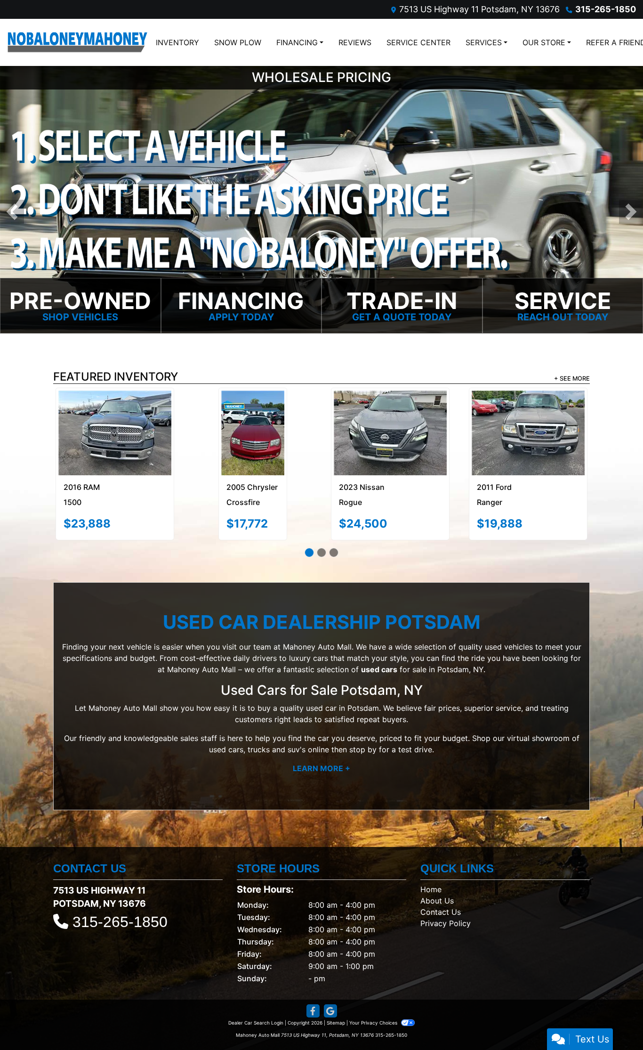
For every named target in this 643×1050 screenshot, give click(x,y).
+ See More (572, 379)
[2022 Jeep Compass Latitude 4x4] (253, 413)
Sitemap (336, 1000)
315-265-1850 (605, 9)
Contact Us (440, 890)
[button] (12, 212)
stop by (363, 727)
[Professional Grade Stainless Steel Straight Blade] (321, 199)
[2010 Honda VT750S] (115, 422)
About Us (437, 878)
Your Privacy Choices (374, 1000)
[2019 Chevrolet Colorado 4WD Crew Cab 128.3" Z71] (390, 416)
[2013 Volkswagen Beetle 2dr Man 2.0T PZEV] (528, 419)
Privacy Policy (445, 901)
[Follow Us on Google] (330, 989)
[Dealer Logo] (77, 42)
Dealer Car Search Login (255, 1000)
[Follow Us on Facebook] (313, 989)
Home (431, 867)
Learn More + (321, 746)
